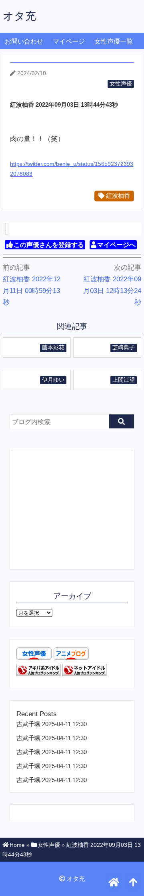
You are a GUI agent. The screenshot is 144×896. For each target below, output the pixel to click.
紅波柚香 (117, 195)
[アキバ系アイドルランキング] (38, 674)
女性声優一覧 (113, 41)
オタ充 (19, 16)
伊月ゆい (53, 380)
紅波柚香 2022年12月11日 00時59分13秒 (31, 290)
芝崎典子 (123, 347)
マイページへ (116, 244)
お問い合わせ (24, 41)
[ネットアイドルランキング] (84, 674)
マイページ (69, 41)
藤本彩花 (53, 347)
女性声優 (121, 84)
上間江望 (123, 380)
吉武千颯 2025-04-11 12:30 (51, 724)
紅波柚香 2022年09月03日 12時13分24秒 (112, 290)
